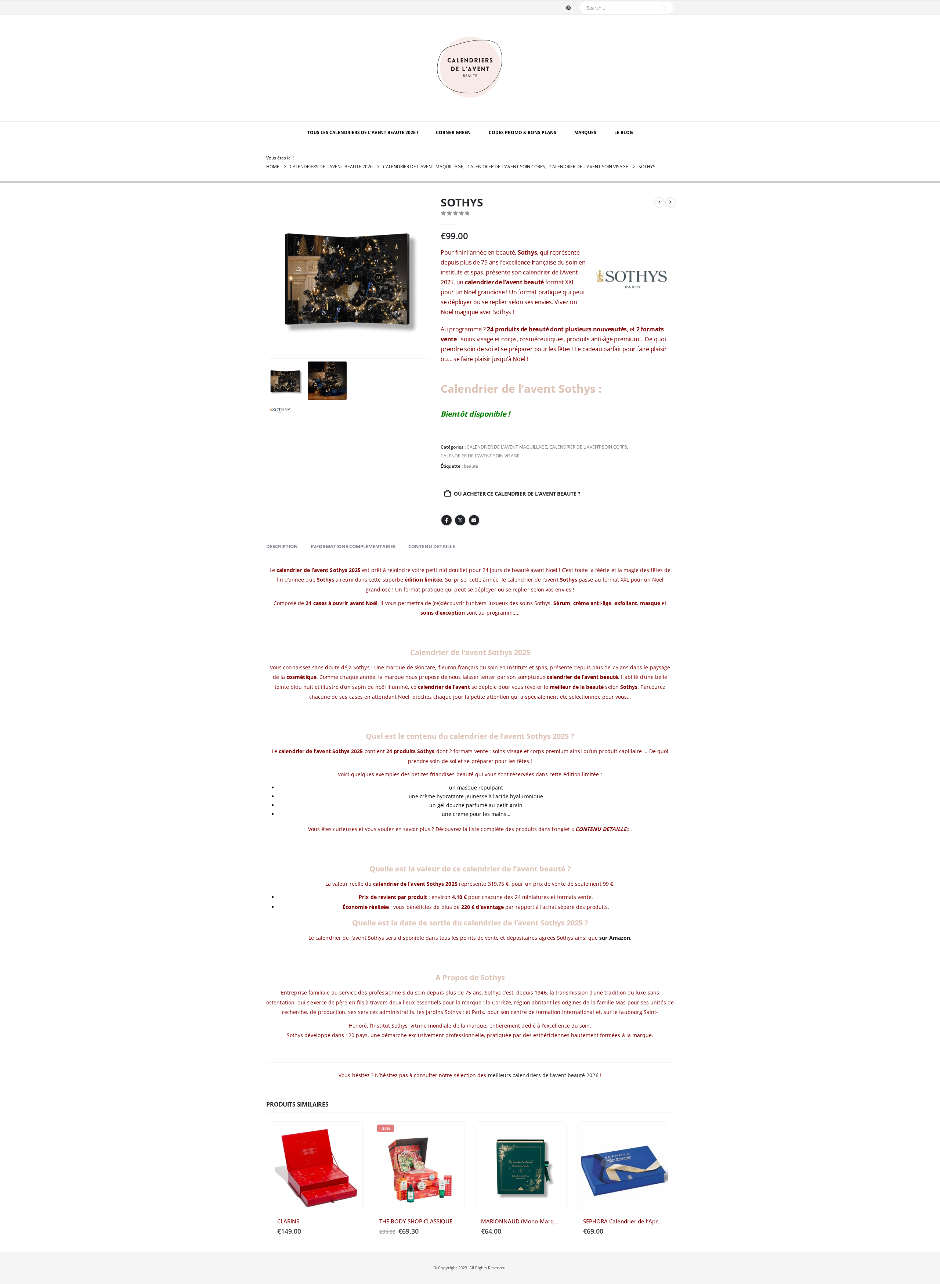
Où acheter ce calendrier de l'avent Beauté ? (517, 493)
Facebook (446, 520)
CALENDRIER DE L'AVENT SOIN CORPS (588, 447)
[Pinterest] (568, 8)
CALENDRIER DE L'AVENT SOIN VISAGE (480, 456)
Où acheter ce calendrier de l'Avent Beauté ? (350, 1133)
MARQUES (585, 132)
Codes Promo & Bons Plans (522, 132)
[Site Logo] (470, 68)
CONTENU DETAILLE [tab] (431, 546)
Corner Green (453, 132)
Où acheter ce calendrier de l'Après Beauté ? (655, 1133)
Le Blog (623, 132)
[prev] (659, 202)
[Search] (663, 7)
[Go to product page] (317, 1167)
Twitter (460, 520)
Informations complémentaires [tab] (353, 546)
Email (474, 520)
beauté (471, 466)
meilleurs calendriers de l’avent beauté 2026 (543, 1075)
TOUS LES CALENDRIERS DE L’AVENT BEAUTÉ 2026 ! (362, 132)
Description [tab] (282, 546)
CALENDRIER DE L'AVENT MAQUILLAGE (507, 447)
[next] (670, 202)
